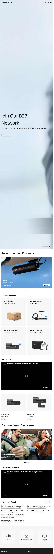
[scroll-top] (50, 552)
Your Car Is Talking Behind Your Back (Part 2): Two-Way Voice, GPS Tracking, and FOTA (13, 511)
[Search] (45, 2)
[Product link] (13, 402)
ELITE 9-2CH (30, 414)
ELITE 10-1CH (5, 414)
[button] (2, 2)
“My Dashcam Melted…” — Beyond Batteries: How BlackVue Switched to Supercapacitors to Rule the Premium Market (12, 522)
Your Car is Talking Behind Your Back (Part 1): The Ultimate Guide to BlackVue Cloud (38, 511)
